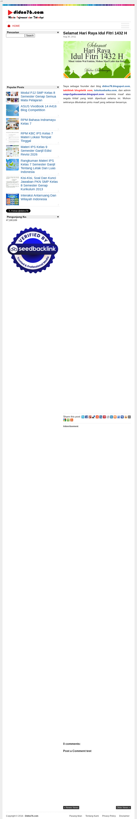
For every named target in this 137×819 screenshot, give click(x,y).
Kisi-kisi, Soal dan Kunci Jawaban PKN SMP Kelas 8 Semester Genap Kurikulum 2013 (39, 183)
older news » (123, 807)
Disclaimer (124, 816)
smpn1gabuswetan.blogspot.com (83, 94)
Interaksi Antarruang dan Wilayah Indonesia (38, 197)
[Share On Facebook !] (86, 416)
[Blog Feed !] (71, 419)
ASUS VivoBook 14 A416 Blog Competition (39, 108)
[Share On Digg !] (100, 416)
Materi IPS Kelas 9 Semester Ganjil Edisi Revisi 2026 (36, 150)
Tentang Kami (92, 816)
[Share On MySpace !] (122, 416)
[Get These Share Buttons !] (129, 416)
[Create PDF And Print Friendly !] (68, 419)
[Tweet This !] (83, 416)
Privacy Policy (109, 816)
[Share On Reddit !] (107, 416)
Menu (125, 25)
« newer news (71, 807)
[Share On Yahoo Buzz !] (125, 416)
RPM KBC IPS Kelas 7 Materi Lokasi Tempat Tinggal (37, 137)
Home (16, 25)
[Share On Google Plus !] (90, 416)
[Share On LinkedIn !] (111, 416)
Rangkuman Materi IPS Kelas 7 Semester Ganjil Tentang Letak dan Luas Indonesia (38, 166)
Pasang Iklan (75, 816)
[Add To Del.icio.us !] (93, 416)
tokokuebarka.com (105, 90)
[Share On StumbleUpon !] (97, 416)
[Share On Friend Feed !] (118, 416)
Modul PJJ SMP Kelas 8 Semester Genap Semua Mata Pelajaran (38, 96)
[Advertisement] (97, 257)
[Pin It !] (104, 416)
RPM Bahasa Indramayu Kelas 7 (38, 121)
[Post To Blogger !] (115, 416)
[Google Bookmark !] (64, 419)
